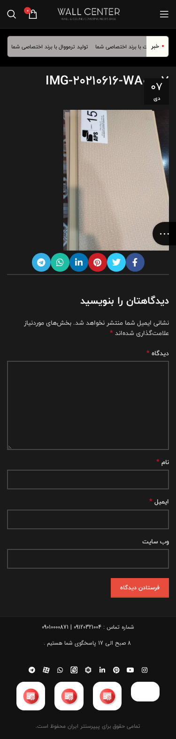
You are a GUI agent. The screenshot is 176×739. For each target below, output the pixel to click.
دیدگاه (157, 353)
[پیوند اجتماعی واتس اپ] (60, 262)
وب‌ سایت (155, 541)
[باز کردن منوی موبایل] (164, 14)
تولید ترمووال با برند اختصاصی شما (53, 46)
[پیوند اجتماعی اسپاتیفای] (88, 670)
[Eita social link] (74, 670)
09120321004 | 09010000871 (71, 627)
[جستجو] (11, 14)
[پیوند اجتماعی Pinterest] (97, 262)
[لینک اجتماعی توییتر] (116, 262)
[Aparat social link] (46, 670)
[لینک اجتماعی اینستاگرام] (145, 670)
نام (162, 462)
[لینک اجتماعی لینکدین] (78, 262)
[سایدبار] (164, 233)
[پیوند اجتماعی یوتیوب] (130, 670)
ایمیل (159, 501)
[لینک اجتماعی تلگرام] (41, 262)
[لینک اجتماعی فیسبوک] (135, 262)
